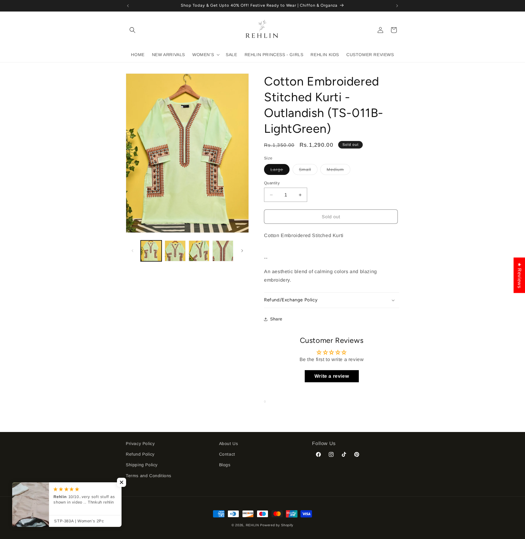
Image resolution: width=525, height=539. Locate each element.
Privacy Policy (140, 443)
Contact (227, 454)
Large (280, 171)
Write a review (331, 376)
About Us (228, 443)
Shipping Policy (142, 464)
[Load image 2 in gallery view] (175, 250)
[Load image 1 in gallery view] (151, 250)
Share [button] (276, 318)
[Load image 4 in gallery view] (222, 250)
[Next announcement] (397, 6)
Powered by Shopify (276, 525)
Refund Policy (140, 454)
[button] (132, 30)
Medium (338, 171)
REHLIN (252, 525)
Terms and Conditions (148, 475)
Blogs (225, 464)
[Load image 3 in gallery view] (199, 250)
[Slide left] (132, 250)
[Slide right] (242, 250)
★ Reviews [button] (519, 275)
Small (308, 171)
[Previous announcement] (128, 6)
